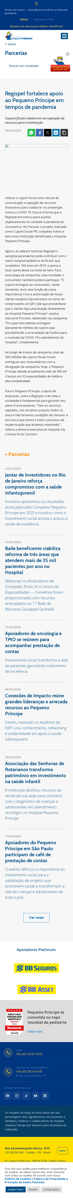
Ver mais (36, 917)
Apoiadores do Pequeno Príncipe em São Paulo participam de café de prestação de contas (30, 852)
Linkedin (56, 132)
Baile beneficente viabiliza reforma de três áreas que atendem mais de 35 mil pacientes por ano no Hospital (32, 560)
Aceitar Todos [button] (15, 1189)
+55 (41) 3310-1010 (29, 1054)
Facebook (39, 132)
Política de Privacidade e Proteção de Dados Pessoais (36, 1180)
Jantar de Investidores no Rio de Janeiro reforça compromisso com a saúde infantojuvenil (35, 484)
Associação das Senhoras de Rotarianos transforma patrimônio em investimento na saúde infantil (35, 772)
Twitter (47, 132)
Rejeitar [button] (33, 1189)
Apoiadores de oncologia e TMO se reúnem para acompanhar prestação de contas (33, 642)
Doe (60, 64)
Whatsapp (31, 132)
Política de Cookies (18, 1179)
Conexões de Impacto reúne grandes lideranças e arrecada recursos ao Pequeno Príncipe (36, 705)
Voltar (12, 44)
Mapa (63, 1150)
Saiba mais (35, 1031)
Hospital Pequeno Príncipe (18, 35)
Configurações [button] (51, 1189)
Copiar (64, 132)
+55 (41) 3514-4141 (29, 1071)
